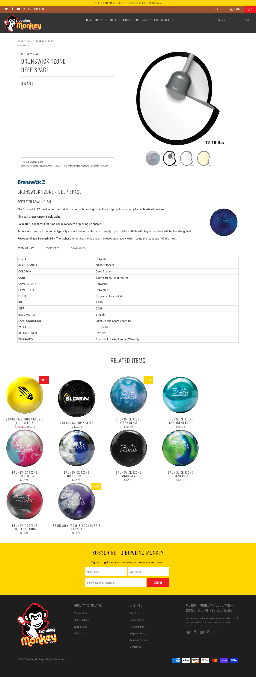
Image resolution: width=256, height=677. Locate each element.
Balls (99, 20)
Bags (126, 20)
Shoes (113, 20)
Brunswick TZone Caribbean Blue (180, 395)
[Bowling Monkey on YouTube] (18, 9)
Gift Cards (40, 9)
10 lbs (66, 99)
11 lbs (79, 99)
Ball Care (141, 20)
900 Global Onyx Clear (76, 398)
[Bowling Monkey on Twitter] (6, 9)
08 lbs (40, 99)
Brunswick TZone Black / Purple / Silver (76, 501)
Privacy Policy (137, 620)
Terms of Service (139, 640)
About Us (134, 613)
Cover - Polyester (63, 165)
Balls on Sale (80, 613)
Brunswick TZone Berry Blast (128, 395)
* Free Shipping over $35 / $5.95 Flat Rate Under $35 (128, 2)
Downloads (78, 248)
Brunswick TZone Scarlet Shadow (24, 501)
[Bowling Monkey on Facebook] (12, 9)
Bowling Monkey (34, 659)
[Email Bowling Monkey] (29, 9)
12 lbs (92, 99)
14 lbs (27, 108)
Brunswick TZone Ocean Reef (180, 448)
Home (89, 20)
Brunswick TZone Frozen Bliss (24, 448)
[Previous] (124, 98)
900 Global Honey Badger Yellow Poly (24, 395)
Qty (23, 119)
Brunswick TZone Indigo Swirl (76, 448)
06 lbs (27, 99)
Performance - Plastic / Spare (91, 165)
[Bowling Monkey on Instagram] (23, 9)
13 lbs (105, 99)
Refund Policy (137, 626)
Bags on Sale (81, 626)
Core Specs (52, 248)
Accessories (162, 20)
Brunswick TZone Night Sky (128, 448)
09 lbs (53, 99)
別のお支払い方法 (90, 146)
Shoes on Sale (81, 620)
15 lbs (40, 108)
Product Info (25, 248)
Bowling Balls (35, 161)
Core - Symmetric (43, 165)
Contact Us (135, 646)
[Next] (232, 98)
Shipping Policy (138, 633)
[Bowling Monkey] (22, 23)
